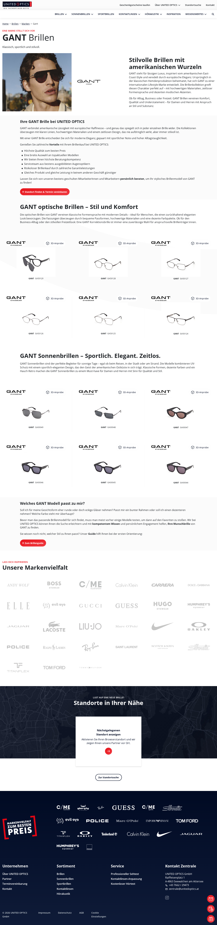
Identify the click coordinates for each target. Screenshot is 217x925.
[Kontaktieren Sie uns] (211, 899)
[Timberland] (109, 834)
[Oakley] (199, 626)
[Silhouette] (199, 647)
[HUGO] (163, 606)
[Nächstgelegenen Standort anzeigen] (108, 751)
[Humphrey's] (199, 606)
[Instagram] (167, 897)
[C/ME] (90, 585)
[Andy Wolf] (18, 585)
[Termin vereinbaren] (211, 909)
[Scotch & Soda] (163, 647)
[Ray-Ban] (90, 647)
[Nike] (163, 626)
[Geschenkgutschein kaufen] (211, 919)
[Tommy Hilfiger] (90, 667)
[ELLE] (18, 606)
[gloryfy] (83, 807)
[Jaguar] (18, 626)
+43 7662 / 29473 (179, 885)
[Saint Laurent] (126, 647)
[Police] (18, 647)
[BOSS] (54, 585)
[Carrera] (163, 585)
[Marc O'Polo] (126, 626)
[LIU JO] (90, 626)
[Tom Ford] (54, 667)
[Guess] (126, 606)
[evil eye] (54, 606)
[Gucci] (90, 606)
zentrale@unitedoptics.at (184, 889)
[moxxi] (89, 847)
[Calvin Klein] (126, 585)
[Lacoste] (54, 626)
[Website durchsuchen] (212, 14)
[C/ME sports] (148, 807)
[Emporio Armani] (157, 821)
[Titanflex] (18, 667)
